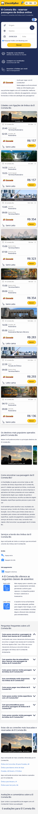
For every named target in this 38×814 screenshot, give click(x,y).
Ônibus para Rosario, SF (9, 782)
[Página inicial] (10, 3)
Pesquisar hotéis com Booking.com (15, 41)
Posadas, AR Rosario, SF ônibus (11, 771)
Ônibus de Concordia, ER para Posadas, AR (15, 764)
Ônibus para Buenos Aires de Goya (12, 767)
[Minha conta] (21, 3)
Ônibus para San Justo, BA (9, 785)
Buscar (31, 145)
